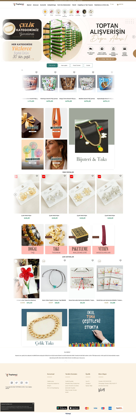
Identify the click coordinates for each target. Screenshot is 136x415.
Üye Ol (87, 381)
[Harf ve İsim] (84, 11)
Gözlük (88, 65)
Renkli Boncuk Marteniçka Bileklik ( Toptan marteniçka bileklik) (110, 300)
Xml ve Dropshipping (53, 388)
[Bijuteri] (91, 138)
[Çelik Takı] (71, 11)
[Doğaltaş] (33, 239)
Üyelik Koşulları (69, 381)
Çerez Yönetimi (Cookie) (72, 385)
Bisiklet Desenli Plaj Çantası (87, 98)
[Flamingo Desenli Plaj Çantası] (49, 84)
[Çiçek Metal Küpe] (26, 194)
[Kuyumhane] (58, 11)
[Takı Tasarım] (56, 239)
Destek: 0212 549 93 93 (105, 381)
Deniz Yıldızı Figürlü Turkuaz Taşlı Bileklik (54, 300)
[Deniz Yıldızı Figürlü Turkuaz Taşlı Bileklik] (54, 278)
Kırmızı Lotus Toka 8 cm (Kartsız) (26, 300)
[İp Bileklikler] (64, 11)
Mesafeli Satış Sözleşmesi (72, 383)
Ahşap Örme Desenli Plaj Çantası (68, 98)
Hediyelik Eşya (51, 5)
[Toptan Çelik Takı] (44, 328)
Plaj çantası (52, 65)
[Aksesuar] (56, 123)
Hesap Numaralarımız (53, 383)
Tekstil (74, 5)
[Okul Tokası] (91, 328)
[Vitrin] (103, 239)
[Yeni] (45, 11)
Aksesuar (36, 5)
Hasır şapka (64, 65)
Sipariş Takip (89, 385)
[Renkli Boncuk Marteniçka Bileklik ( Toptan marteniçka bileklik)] (110, 278)
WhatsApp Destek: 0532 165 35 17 (108, 383)
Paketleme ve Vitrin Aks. (101, 5)
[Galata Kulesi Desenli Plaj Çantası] (30, 84)
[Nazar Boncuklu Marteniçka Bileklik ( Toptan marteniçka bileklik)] (82, 278)
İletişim (49, 385)
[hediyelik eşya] (33, 154)
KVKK (66, 392)
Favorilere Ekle (36, 72)
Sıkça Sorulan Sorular (71, 390)
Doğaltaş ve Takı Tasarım (85, 5)
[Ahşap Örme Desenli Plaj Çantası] (68, 84)
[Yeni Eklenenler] (33, 123)
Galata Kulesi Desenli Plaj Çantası (30, 98)
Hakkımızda (50, 381)
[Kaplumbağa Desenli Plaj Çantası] (105, 84)
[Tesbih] (91, 11)
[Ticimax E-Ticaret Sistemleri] (68, 414)
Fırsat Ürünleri (77, 65)
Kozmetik (43, 5)
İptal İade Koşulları (70, 388)
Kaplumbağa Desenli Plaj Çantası (105, 98)
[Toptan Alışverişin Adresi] (68, 40)
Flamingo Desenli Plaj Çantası (49, 98)
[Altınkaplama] (56, 154)
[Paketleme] (80, 239)
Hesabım (88, 383)
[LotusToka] (78, 11)
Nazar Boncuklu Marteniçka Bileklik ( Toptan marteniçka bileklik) (82, 300)
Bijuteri (29, 5)
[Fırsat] (51, 11)
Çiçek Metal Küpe (26, 215)
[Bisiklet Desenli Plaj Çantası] (87, 84)
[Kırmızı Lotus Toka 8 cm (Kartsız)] (26, 278)
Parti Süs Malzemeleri (63, 5)
